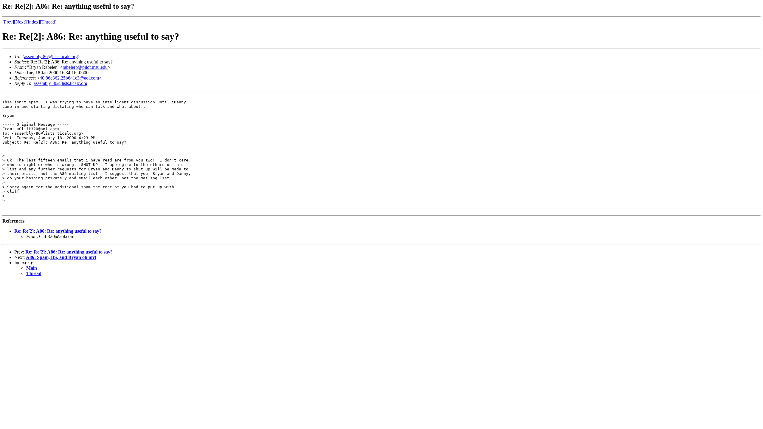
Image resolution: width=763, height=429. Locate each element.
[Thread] (48, 21)
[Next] (20, 21)
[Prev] (8, 21)
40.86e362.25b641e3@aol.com (69, 77)
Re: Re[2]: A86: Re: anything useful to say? (58, 231)
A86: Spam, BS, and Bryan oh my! (61, 257)
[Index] (33, 21)
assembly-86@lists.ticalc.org (51, 56)
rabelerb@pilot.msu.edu (85, 67)
